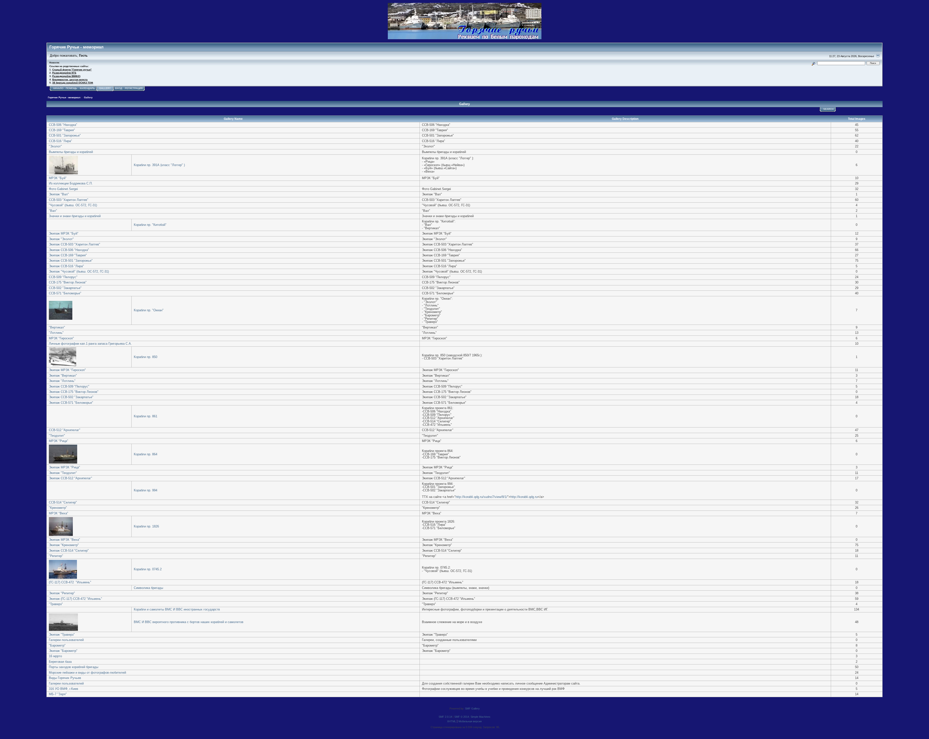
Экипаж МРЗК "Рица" (64, 467)
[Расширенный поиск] (813, 63)
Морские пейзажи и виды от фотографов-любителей (87, 672)
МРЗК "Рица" (58, 441)
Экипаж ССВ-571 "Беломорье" (71, 402)
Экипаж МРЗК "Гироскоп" (67, 370)
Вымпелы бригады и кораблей (71, 152)
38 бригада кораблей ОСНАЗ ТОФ (72, 82)
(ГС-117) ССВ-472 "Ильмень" (70, 582)
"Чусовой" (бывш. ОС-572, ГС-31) (73, 205)
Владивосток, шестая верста (70, 79)
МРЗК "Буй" (58, 178)
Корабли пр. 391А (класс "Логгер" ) (159, 165)
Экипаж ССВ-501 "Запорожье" (71, 260)
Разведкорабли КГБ (64, 72)
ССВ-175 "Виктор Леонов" (68, 282)
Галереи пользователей (66, 640)
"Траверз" (56, 604)
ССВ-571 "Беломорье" (65, 293)
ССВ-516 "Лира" (60, 141)
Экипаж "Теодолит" (63, 473)
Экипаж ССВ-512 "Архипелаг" (70, 478)
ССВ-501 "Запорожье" (65, 135)
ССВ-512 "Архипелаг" (64, 430)
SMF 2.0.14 (445, 716)
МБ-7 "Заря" (58, 694)
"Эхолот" (55, 146)
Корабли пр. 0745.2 (148, 569)
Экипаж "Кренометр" (64, 545)
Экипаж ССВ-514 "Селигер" (69, 550)
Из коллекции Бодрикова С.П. (71, 183)
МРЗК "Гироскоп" (61, 338)
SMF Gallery (472, 708)
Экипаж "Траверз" (62, 634)
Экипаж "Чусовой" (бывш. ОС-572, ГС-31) (79, 271)
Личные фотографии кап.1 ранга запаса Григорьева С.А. (90, 343)
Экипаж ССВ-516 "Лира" (66, 266)
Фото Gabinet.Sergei (63, 189)
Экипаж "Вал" (59, 194)
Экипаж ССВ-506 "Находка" (69, 250)
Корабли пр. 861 (145, 416)
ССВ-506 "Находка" (63, 125)
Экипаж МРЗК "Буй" (63, 233)
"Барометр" (57, 645)
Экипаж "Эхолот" (61, 239)
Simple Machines (480, 716)
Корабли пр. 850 (145, 357)
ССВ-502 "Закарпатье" (65, 288)
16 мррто (55, 656)
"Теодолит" (57, 435)
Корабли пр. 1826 (146, 526)
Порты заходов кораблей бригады (73, 667)
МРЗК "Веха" (58, 513)
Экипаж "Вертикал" (63, 375)
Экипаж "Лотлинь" (62, 381)
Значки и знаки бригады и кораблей (75, 216)
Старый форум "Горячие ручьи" (72, 69)
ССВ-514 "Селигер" (63, 502)
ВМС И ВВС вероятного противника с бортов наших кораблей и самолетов (188, 622)
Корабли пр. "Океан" (149, 310)
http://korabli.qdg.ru (524, 497)
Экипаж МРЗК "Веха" (64, 539)
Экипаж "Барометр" (63, 651)
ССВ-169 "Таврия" (62, 130)
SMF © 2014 (461, 716)
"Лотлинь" (56, 333)
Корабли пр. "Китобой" (150, 225)
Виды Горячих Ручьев (65, 678)
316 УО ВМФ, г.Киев (63, 689)
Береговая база (60, 661)
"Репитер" (56, 556)
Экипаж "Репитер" (62, 593)
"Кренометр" (58, 508)
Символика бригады (148, 588)
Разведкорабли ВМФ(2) (66, 76)
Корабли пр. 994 (145, 490)
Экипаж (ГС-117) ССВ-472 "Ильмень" (75, 599)
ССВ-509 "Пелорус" (63, 277)
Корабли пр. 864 (145, 454)
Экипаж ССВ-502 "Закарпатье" (71, 397)
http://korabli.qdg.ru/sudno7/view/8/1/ (481, 497)
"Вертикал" (57, 327)
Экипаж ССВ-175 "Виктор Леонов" (73, 392)
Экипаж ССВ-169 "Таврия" (68, 255)
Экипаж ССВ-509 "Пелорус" (69, 386)
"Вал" (53, 211)
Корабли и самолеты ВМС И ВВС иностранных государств (177, 609)
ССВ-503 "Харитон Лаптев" (68, 200)
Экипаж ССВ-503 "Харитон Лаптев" (74, 244)
